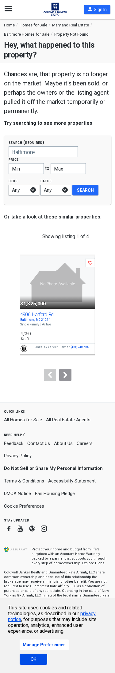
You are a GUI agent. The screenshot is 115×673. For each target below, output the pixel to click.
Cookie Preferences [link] (24, 506)
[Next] (65, 375)
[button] (97, 9)
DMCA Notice (17, 493)
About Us (63, 443)
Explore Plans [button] (93, 563)
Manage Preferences (44, 644)
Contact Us (38, 443)
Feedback (13, 443)
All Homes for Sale (23, 420)
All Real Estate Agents (68, 420)
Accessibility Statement (72, 481)
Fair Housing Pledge (55, 493)
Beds (13, 181)
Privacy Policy (18, 456)
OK (33, 659)
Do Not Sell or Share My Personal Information (53, 468)
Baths (46, 181)
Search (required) (26, 142)
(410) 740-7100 (80, 347)
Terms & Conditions (24, 481)
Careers (85, 443)
